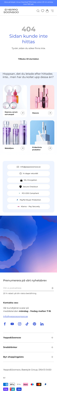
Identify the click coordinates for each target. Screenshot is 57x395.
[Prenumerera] (50, 288)
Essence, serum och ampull (11, 113)
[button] (46, 11)
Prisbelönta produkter (37, 148)
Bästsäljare (9, 148)
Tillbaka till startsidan (28, 59)
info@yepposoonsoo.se (15, 316)
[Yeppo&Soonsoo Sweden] (28, 244)
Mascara (35, 113)
